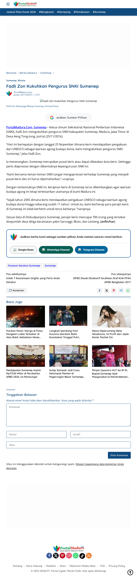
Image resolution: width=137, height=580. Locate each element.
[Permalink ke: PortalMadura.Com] (9, 93)
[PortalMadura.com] (24, 4)
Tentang (17, 566)
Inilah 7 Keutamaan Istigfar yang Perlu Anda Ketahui (33, 278)
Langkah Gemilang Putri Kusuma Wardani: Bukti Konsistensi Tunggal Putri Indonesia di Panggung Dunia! (67, 334)
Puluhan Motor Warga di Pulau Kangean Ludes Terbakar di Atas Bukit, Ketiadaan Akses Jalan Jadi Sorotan (24, 334)
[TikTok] (82, 556)
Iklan (63, 566)
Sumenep (11, 80)
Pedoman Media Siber (83, 566)
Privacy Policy (117, 566)
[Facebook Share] (99, 290)
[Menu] (8, 4)
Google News (26, 249)
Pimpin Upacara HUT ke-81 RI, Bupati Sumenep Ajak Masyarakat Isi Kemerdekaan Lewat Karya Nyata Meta (110, 373)
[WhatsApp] (75, 556)
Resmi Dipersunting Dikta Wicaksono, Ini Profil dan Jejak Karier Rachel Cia (110, 334)
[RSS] (89, 556)
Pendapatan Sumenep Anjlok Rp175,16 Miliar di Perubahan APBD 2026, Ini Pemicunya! (23, 373)
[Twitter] (56, 556)
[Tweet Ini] (106, 290)
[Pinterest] (62, 556)
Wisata (21, 80)
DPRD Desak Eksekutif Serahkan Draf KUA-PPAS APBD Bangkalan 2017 (102, 278)
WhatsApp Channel (58, 249)
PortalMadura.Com (23, 92)
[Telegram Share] (121, 290)
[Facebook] (49, 556)
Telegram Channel (93, 249)
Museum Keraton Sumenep (24, 265)
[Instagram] (69, 556)
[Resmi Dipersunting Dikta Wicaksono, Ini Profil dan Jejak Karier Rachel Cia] (111, 316)
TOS (102, 566)
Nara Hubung (34, 566)
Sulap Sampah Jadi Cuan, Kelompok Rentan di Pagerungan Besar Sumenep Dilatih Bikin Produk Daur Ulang (68, 373)
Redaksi (51, 566)
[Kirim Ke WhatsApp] (128, 290)
